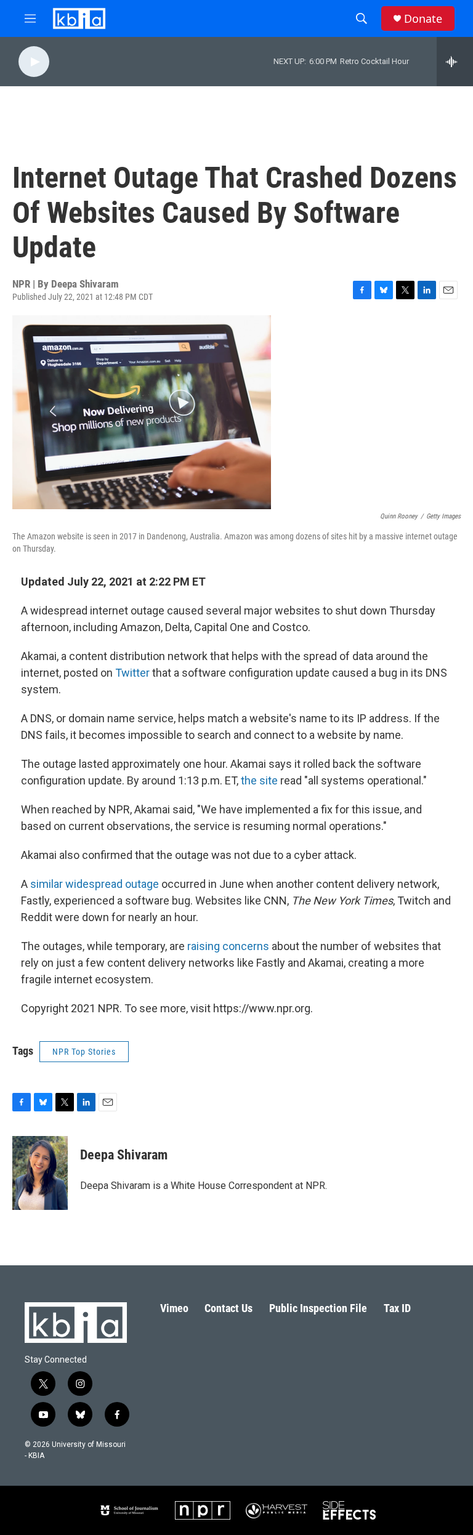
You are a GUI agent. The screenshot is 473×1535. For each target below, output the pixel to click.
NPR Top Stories (84, 1052)
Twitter (132, 672)
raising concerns (228, 946)
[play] (34, 62)
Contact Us (228, 1308)
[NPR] (202, 1510)
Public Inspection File (318, 1308)
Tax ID (397, 1308)
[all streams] (455, 61)
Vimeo (174, 1308)
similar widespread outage (94, 883)
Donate (423, 18)
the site (259, 780)
